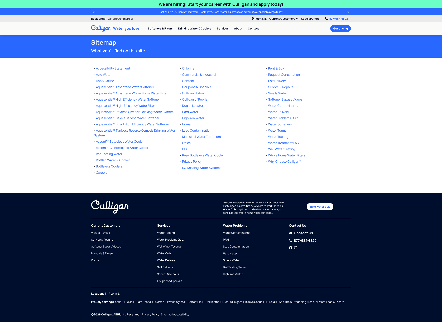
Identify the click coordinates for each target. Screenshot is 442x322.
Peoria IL (114, 293)
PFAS (185, 149)
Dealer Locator (192, 105)
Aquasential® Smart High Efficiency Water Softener (132, 124)
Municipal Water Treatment (201, 137)
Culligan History (193, 93)
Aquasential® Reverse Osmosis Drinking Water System (135, 112)
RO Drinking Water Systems (201, 168)
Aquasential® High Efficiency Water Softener (128, 99)
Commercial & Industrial (199, 74)
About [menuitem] (238, 28)
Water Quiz (164, 253)
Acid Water (104, 74)
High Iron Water (193, 118)
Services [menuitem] (223, 28)
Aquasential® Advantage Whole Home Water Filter (131, 93)
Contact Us (303, 233)
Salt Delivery (277, 81)
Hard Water (190, 112)
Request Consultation (284, 74)
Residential (98, 19)
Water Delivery (278, 112)
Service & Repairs (280, 87)
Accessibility (181, 314)
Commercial (125, 19)
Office (112, 19)
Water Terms (277, 130)
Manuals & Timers (102, 253)
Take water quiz (320, 207)
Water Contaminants (283, 105)
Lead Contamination (197, 130)
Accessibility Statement (113, 68)
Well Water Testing (281, 149)
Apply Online (105, 81)
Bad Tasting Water (109, 154)
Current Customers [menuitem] (282, 19)
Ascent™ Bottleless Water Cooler (120, 141)
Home (186, 124)
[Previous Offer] (94, 12)
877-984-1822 (338, 19)
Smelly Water (277, 93)
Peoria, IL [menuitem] (260, 19)
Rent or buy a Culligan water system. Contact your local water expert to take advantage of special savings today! (221, 11)
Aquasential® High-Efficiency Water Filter (125, 105)
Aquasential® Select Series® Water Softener (127, 118)
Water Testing (278, 137)
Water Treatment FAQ (283, 143)
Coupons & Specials (196, 87)
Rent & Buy (276, 68)
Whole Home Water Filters (286, 155)
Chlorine (188, 68)
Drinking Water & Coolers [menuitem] (194, 28)
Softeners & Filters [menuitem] (160, 28)
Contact (253, 28)
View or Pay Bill (100, 233)
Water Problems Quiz (283, 118)
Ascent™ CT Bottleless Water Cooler (122, 148)
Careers (101, 172)
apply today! (271, 4)
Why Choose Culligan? (284, 161)
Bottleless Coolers (109, 166)
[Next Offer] (348, 12)
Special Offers (310, 19)
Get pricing (340, 28)
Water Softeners (280, 124)
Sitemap (166, 314)
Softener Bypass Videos (285, 99)
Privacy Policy (192, 161)
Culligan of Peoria (194, 99)
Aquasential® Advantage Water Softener (125, 87)
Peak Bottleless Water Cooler (203, 155)
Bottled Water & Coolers (113, 160)
